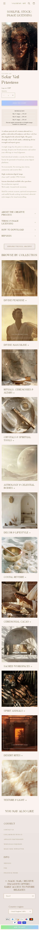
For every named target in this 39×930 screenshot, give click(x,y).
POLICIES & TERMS (11, 873)
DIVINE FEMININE (14, 300)
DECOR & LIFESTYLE (16, 532)
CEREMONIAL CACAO (16, 621)
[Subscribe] (32, 896)
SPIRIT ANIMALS (13, 710)
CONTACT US (9, 830)
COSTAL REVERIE (14, 577)
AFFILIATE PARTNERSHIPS (13, 839)
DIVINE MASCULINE (15, 344)
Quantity (4, 91)
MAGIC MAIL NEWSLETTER (14, 849)
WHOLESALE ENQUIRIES (13, 844)
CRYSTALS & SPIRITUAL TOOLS (17, 439)
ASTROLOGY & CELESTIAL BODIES (19, 486)
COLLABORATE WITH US (13, 835)
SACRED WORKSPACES (17, 666)
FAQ (5, 868)
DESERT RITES (12, 755)
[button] (4, 3)
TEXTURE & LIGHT (14, 800)
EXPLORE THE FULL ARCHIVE (19, 246)
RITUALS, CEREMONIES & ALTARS (18, 391)
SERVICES (7, 863)
